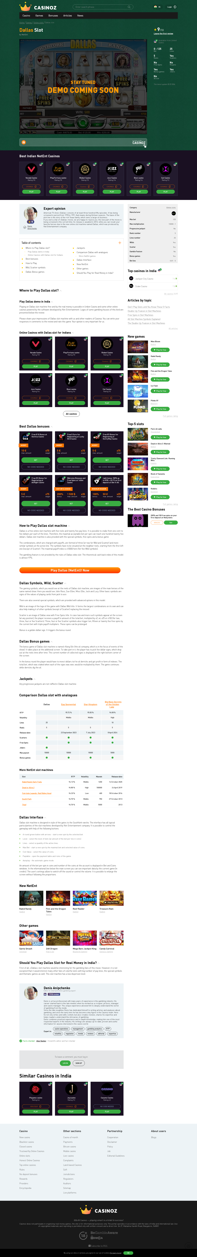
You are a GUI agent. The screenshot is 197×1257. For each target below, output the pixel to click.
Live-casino (68, 1155)
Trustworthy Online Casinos (31, 1151)
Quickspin (154, 492)
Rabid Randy (156, 356)
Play (31, 192)
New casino (24, 1137)
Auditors (67, 1183)
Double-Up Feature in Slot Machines (144, 311)
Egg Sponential (68, 704)
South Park (26, 799)
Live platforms (69, 1192)
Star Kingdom (90, 704)
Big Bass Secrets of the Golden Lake (113, 704)
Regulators (68, 1178)
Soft (65, 1169)
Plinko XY (154, 401)
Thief (24, 804)
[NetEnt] (174, 213)
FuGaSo (154, 463)
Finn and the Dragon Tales (161, 371)
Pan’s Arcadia (156, 429)
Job (108, 1151)
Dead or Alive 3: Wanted (160, 444)
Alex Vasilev (41, 1041)
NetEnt (22, 912)
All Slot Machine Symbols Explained (144, 319)
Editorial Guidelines (116, 1155)
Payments (68, 1142)
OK (128, 1253)
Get (35, 460)
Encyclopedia (25, 1188)
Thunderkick (155, 432)
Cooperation (112, 1137)
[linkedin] (45, 994)
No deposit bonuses (28, 1174)
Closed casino (25, 1146)
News (80, 15)
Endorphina (155, 477)
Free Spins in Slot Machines (140, 315)
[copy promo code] (36, 186)
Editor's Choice (63, 489)
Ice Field (154, 386)
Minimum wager (99, 489)
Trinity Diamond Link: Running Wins (163, 459)
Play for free (113, 902)
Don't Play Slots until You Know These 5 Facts (149, 307)
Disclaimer (112, 1142)
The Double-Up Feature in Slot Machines (146, 323)
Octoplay (23, 951)
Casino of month (70, 1137)
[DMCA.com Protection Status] (97, 1238)
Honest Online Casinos (29, 1160)
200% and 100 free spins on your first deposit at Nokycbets (164, 516)
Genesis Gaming (106, 951)
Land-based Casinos (72, 1165)
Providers (23, 1183)
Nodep (23, 445)
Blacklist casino (26, 1142)
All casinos (71, 413)
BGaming (154, 403)
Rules (22, 1169)
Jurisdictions (69, 1174)
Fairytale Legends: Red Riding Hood (36, 793)
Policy (110, 1146)
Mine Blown (155, 341)
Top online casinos (27, 1165)
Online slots (24, 1155)
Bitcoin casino (69, 1146)
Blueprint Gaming (80, 951)
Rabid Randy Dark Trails (32, 782)
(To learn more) (115, 1253)
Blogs (153, 1137)
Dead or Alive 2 (28, 787)
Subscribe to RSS (99, 1246)
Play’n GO (50, 951)
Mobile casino (69, 1151)
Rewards (23, 1178)
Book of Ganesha (158, 474)
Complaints (68, 1160)
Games (39, 15)
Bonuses (53, 15)
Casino (26, 15)
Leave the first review (163, 34)
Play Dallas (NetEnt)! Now (70, 570)
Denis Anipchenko (31, 227)
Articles (67, 15)
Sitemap (67, 1188)
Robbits (154, 489)
